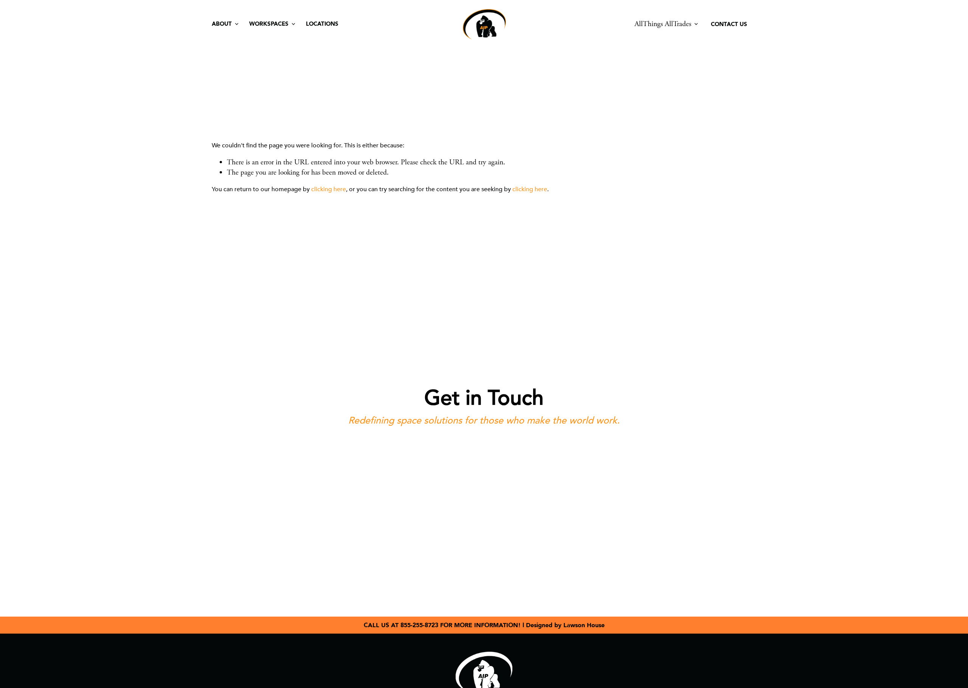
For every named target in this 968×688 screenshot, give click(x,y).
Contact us (729, 24)
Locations (322, 24)
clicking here (328, 189)
